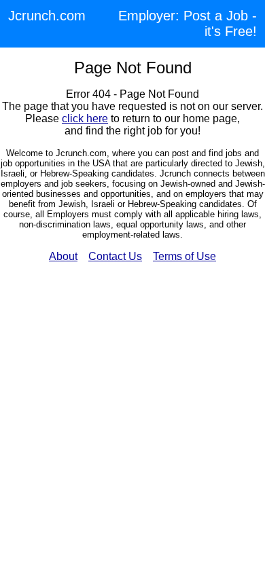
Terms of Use (184, 256)
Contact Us (115, 256)
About (63, 256)
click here (85, 118)
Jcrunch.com (47, 15)
